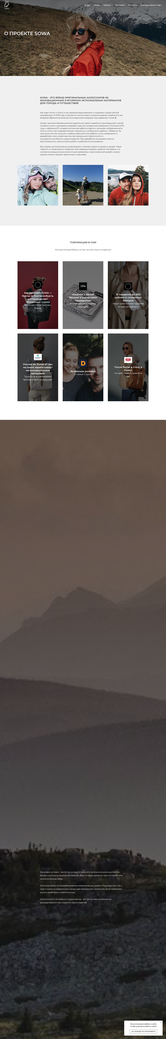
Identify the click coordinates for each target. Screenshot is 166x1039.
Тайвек (96, 5)
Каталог (107, 5)
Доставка (120, 5)
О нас (87, 5)
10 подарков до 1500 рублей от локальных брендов (128, 297)
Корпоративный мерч (150, 5)
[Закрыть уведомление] (161, 1022)
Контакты (132, 5)
